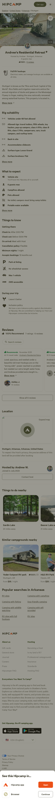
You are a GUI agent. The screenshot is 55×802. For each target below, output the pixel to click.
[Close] (27, 401)
